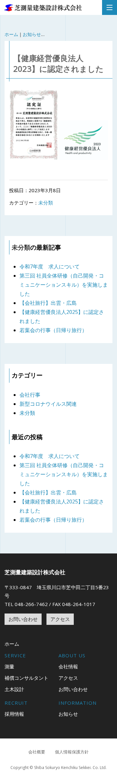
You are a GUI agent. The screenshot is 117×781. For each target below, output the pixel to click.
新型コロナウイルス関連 (48, 403)
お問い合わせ (23, 619)
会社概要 (36, 752)
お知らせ (32, 34)
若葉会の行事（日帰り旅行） (53, 330)
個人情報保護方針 (72, 752)
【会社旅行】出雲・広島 (48, 302)
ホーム (11, 34)
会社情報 (68, 666)
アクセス (60, 619)
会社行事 (30, 394)
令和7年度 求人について (50, 266)
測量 (9, 666)
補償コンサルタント (26, 678)
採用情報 (14, 714)
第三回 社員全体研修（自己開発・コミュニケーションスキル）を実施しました (64, 284)
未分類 (45, 202)
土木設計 (14, 689)
